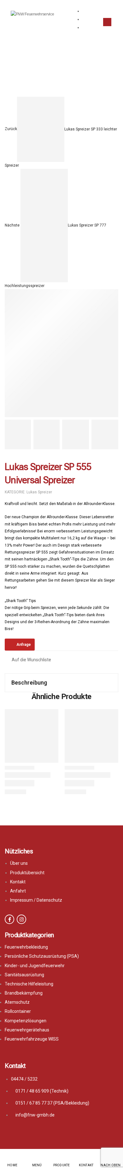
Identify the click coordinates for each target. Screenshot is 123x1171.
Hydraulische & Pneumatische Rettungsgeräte (51, 71)
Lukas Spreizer (72, 80)
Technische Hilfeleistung (40, 63)
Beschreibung (29, 682)
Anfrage (23, 644)
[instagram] (21, 919)
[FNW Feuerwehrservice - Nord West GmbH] (35, 22)
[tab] (61, 683)
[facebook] (9, 919)
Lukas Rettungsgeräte (27, 80)
